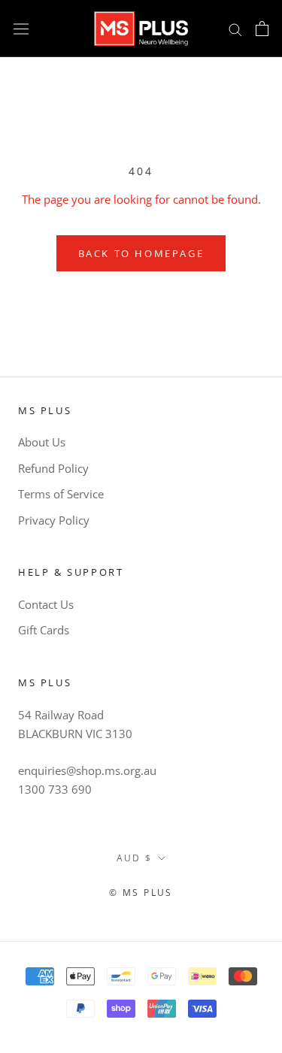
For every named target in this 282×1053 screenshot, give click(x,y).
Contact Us (46, 604)
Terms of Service (61, 493)
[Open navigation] (21, 29)
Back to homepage (141, 253)
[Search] (235, 28)
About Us (41, 441)
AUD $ (135, 858)
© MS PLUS (141, 892)
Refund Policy (53, 468)
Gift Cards (43, 629)
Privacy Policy (53, 520)
